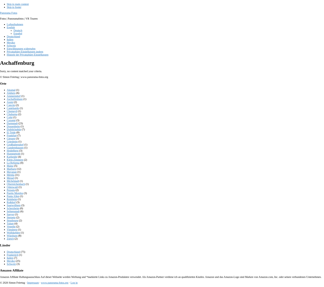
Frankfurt (12, 135)
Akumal (11, 90)
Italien (10, 257)
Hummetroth (13, 153)
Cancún (11, 105)
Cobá (9, 117)
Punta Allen (13, 196)
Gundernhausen (15, 147)
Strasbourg (12, 220)
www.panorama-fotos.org (54, 282)
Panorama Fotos (8, 12)
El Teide (11, 132)
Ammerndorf (14, 96)
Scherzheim (13, 208)
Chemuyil (12, 111)
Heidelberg (13, 150)
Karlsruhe (12, 156)
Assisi (10, 102)
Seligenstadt (13, 211)
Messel (10, 178)
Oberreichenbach (16, 184)
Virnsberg (12, 229)
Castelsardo (13, 108)
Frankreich (12, 254)
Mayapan (12, 171)
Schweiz (11, 264)
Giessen (11, 138)
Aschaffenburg (15, 99)
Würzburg (12, 235)
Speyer (10, 214)
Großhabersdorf (15, 144)
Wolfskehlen (13, 232)
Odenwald (12, 187)
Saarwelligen (14, 205)
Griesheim (12, 141)
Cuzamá (11, 120)
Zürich (10, 238)
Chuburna (12, 114)
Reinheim (12, 199)
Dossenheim (13, 126)
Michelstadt (13, 181)
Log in (74, 282)
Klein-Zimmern (15, 159)
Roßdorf (11, 202)
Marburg (11, 168)
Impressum (33, 282)
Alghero (11, 93)
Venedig (11, 226)
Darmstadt (12, 123)
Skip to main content (18, 4)
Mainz (10, 165)
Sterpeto (11, 217)
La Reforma (13, 162)
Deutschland (13, 251)
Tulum (10, 223)
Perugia (11, 190)
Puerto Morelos (15, 193)
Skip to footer (14, 7)
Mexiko (11, 261)
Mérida (10, 175)
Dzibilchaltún (14, 129)
